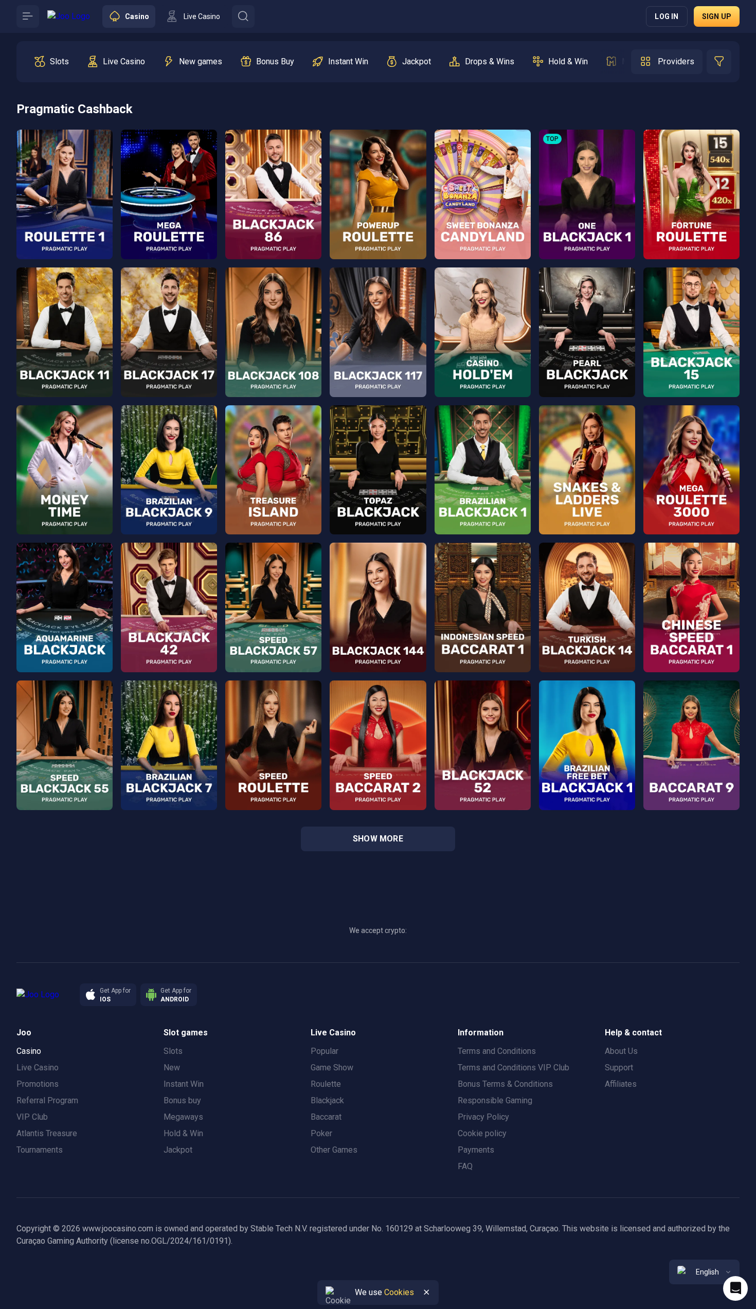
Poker (321, 1133)
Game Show (332, 1067)
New (172, 1067)
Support (619, 1067)
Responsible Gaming (495, 1100)
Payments (476, 1150)
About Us (621, 1051)
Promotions (37, 1084)
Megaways (183, 1117)
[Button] (27, 16)
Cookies (399, 1292)
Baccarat (326, 1117)
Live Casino (37, 1067)
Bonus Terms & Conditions (505, 1084)
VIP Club (32, 1117)
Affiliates (621, 1084)
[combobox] (704, 1272)
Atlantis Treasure (46, 1133)
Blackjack (327, 1100)
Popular (324, 1051)
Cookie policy (482, 1133)
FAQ (465, 1166)
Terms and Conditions (497, 1051)
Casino (28, 1051)
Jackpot (178, 1150)
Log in (666, 16)
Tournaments (39, 1150)
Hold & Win (183, 1133)
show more (378, 839)
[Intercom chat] (735, 1288)
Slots (173, 1051)
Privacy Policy (483, 1117)
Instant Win (184, 1084)
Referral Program (47, 1100)
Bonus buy (182, 1100)
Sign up (716, 16)
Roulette (326, 1084)
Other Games (334, 1150)
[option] (51, 61)
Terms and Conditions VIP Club (513, 1067)
